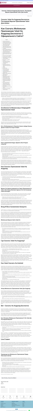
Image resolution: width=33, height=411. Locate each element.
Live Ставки (4, 63)
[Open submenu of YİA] (31, 6)
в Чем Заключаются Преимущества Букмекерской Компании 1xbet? (7, 71)
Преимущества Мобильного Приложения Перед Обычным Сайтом (7, 65)
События (4, 67)
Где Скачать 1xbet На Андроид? (7, 55)
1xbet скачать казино (13, 123)
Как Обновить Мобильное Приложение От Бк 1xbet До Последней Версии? (6, 62)
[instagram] (15, 409)
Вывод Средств (5, 75)
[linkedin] (17, 409)
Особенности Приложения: (6, 84)
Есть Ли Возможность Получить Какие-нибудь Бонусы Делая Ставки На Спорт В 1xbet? (7, 44)
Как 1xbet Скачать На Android (7, 56)
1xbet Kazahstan (8, 374)
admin (2, 374)
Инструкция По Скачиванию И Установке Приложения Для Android (7, 80)
